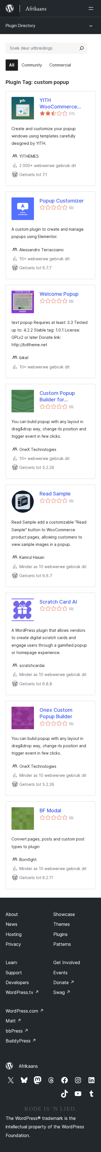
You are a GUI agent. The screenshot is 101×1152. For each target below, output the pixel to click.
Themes (61, 924)
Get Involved (66, 962)
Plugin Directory (20, 25)
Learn (11, 962)
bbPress (17, 1031)
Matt (13, 1021)
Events (60, 972)
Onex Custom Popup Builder (56, 713)
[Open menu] (92, 8)
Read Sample (55, 494)
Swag (61, 992)
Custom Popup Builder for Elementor (57, 396)
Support (14, 972)
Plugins (60, 934)
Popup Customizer (62, 201)
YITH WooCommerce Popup (58, 103)
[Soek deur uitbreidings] (81, 48)
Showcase (64, 914)
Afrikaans (28, 1066)
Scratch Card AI (58, 602)
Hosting (14, 934)
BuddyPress (21, 1041)
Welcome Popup (59, 294)
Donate (63, 982)
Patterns (62, 944)
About (12, 914)
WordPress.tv (22, 992)
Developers (17, 982)
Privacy (13, 944)
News (11, 924)
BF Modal (50, 810)
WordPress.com (25, 1011)
